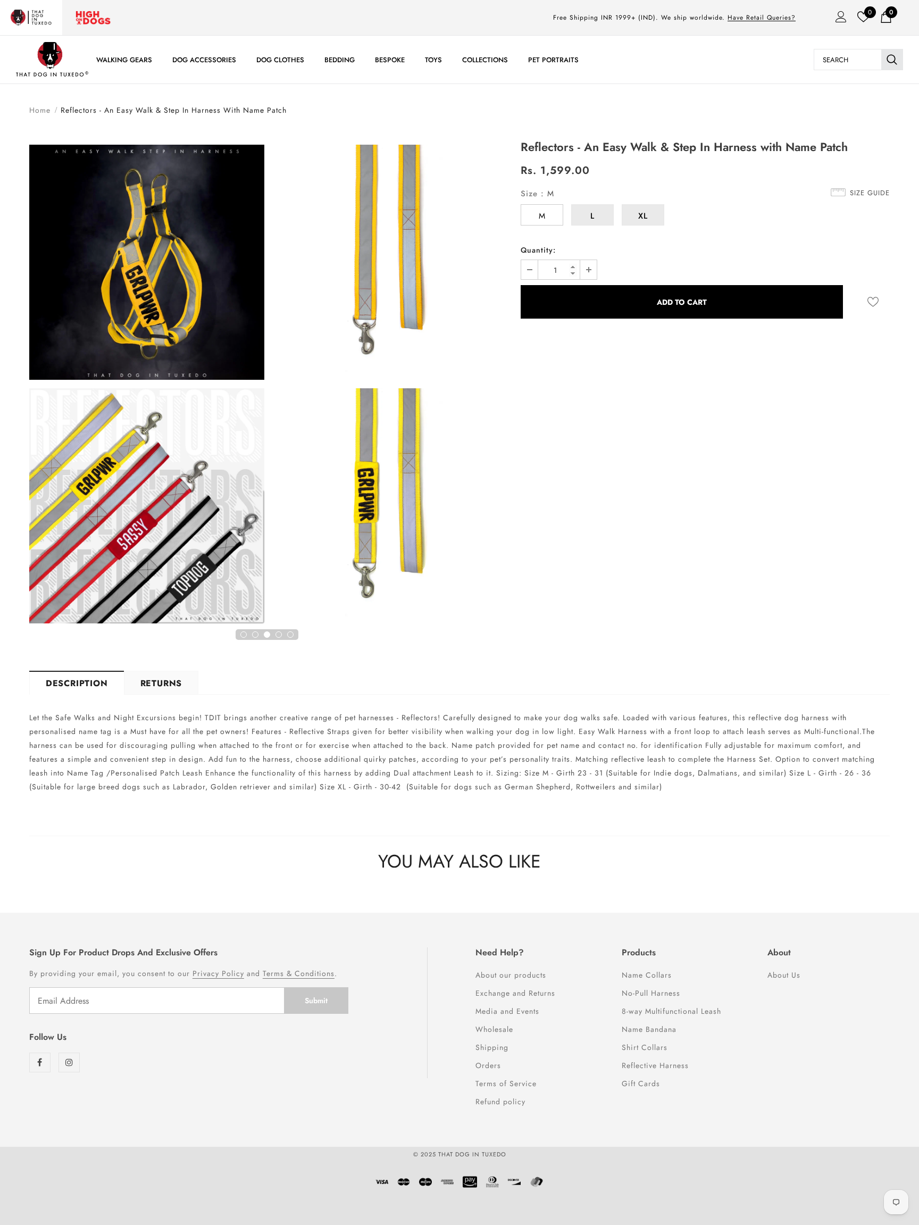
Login (838, 20)
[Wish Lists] (873, 301)
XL (643, 216)
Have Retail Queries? (762, 17)
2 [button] (255, 634)
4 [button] (278, 634)
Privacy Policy (218, 973)
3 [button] (267, 634)
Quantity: (538, 250)
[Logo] (52, 59)
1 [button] (243, 634)
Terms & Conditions (299, 973)
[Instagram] (69, 1062)
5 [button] (290, 634)
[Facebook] (40, 1062)
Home (40, 110)
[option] (147, 385)
